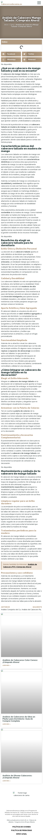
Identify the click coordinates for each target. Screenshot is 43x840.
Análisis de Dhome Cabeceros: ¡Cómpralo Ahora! (17, 776)
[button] (11, 54)
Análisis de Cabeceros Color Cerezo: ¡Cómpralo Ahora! (20, 661)
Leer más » (7, 665)
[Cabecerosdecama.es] (11, 3)
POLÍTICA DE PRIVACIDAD (21, 830)
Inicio (6, 25)
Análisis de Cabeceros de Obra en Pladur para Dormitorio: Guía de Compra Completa (19, 719)
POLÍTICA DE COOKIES (21, 827)
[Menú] (39, 3)
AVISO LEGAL (21, 834)
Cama (12, 25)
